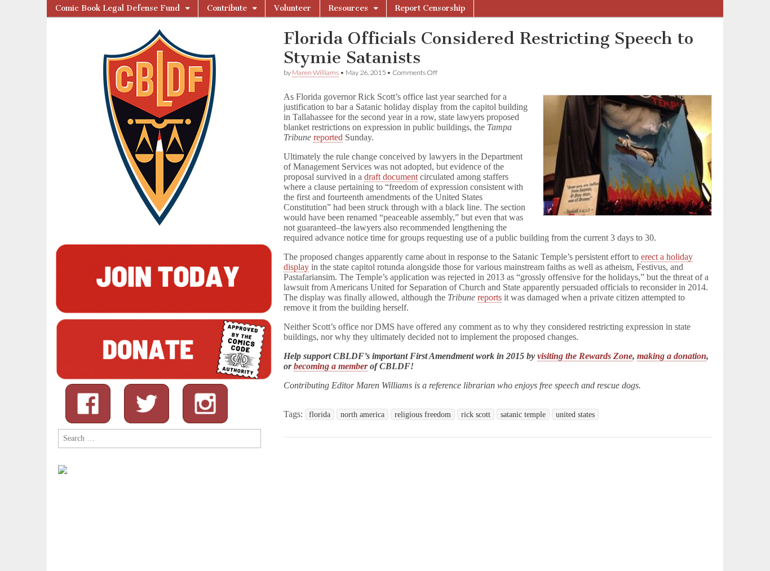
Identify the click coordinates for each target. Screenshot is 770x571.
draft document (391, 177)
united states (575, 414)
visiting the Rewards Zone (584, 356)
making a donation (671, 356)
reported (328, 137)
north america (362, 414)
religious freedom (423, 414)
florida (319, 414)
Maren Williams (315, 72)
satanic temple (523, 414)
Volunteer (292, 8)
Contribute (227, 8)
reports (489, 297)
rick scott (475, 414)
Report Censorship (430, 8)
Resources (348, 8)
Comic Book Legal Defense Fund (117, 8)
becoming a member (331, 366)
